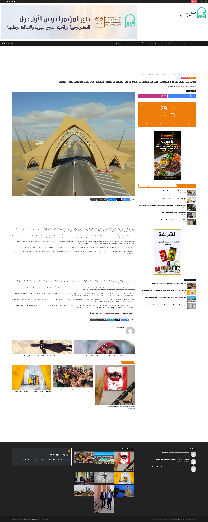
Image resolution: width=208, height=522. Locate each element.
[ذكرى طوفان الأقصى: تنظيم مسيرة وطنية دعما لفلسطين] (191, 193)
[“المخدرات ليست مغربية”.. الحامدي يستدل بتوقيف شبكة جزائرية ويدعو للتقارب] (124, 491)
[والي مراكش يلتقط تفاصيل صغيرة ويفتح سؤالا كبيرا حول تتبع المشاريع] (104, 499)
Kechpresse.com (174, 519)
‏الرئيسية (193, 74)
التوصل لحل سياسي (127, 313)
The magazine (126, 43)
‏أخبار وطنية (195, 43)
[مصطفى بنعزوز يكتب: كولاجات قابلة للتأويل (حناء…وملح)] (115, 385)
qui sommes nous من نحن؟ (38, 519)
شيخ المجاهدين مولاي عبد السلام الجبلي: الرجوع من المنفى (172, 220)
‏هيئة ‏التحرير (186, 454)
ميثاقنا (21, 519)
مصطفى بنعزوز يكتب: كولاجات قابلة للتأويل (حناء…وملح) (121, 406)
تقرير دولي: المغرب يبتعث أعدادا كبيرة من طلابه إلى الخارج (172, 198)
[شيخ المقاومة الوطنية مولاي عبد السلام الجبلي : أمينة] (191, 215)
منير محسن (192, 86)
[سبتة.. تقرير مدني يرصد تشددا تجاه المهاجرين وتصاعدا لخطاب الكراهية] (73, 376)
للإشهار (46, 519)
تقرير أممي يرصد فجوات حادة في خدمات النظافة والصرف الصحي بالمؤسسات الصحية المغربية (33, 392)
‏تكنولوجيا (135, 43)
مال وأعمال (171, 43)
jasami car (188, 519)
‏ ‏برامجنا (151, 43)
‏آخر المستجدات (187, 74)
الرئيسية (203, 43)
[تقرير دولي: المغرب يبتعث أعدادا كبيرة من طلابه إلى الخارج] (191, 200)
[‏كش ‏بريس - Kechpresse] (193, 13)
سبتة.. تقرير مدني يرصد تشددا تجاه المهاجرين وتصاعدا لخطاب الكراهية (76, 389)
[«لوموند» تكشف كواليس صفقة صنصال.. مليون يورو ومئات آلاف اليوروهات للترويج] (84, 478)
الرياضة (165, 43)
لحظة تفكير (158, 43)
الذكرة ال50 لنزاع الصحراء (111, 313)
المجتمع (187, 43)
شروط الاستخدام (15, 519)
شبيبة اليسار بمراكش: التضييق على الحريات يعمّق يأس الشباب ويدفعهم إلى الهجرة (167, 304)
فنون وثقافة (143, 43)
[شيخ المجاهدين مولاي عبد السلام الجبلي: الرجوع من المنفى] (191, 222)
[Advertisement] (104, 59)
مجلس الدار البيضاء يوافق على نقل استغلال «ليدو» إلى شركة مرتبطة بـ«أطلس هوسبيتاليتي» (169, 2)
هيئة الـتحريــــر (27, 519)
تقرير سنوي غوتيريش (95, 313)
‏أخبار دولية (179, 43)
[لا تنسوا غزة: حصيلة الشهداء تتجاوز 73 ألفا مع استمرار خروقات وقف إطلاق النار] (84, 490)
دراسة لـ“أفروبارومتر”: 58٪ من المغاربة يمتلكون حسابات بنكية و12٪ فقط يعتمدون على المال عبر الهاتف (162, 205)
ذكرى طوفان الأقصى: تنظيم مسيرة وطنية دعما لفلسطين (172, 191)
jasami (193, 519)
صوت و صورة (116, 43)
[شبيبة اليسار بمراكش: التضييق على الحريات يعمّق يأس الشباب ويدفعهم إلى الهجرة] (191, 306)
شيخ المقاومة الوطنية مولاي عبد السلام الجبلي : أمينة (174, 212)
